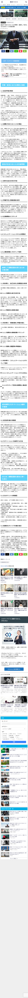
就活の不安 (25, 4)
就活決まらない (11, 22)
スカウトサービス (20, 4)
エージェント (13, 4)
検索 (14, 741)
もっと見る (13, 858)
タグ (3, 731)
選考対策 (8, 4)
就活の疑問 (3, 22)
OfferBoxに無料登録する (14, 669)
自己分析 (4, 4)
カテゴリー (5, 726)
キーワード (5, 721)
